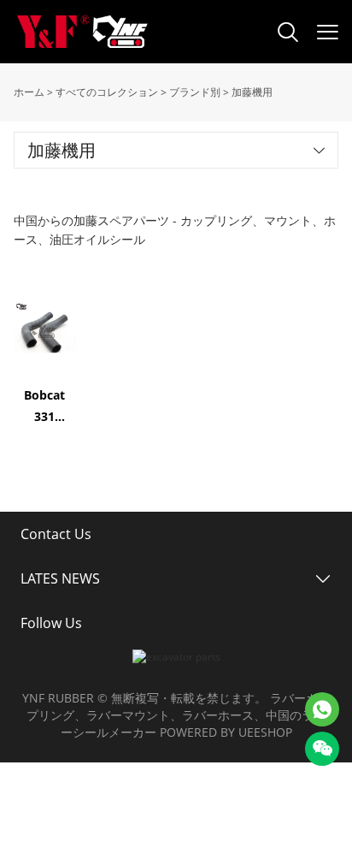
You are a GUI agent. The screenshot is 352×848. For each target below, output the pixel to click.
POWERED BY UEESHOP (226, 732)
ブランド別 (194, 92)
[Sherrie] (322, 709)
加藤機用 (252, 92)
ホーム (29, 92)
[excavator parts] (176, 656)
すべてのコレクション (107, 92)
